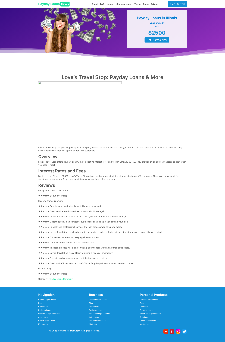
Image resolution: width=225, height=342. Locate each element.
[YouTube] (166, 331)
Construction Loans (46, 321)
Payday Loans (53, 4)
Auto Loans (43, 317)
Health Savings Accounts (49, 313)
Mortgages (43, 324)
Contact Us (43, 306)
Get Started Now (157, 39)
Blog (40, 303)
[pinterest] (172, 331)
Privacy (154, 4)
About (95, 4)
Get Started (177, 4)
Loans (110, 4)
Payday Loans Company (61, 279)
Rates (146, 4)
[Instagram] (179, 331)
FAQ (102, 4)
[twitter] (184, 331)
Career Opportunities (47, 299)
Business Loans (44, 310)
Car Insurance (123, 4)
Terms (137, 4)
